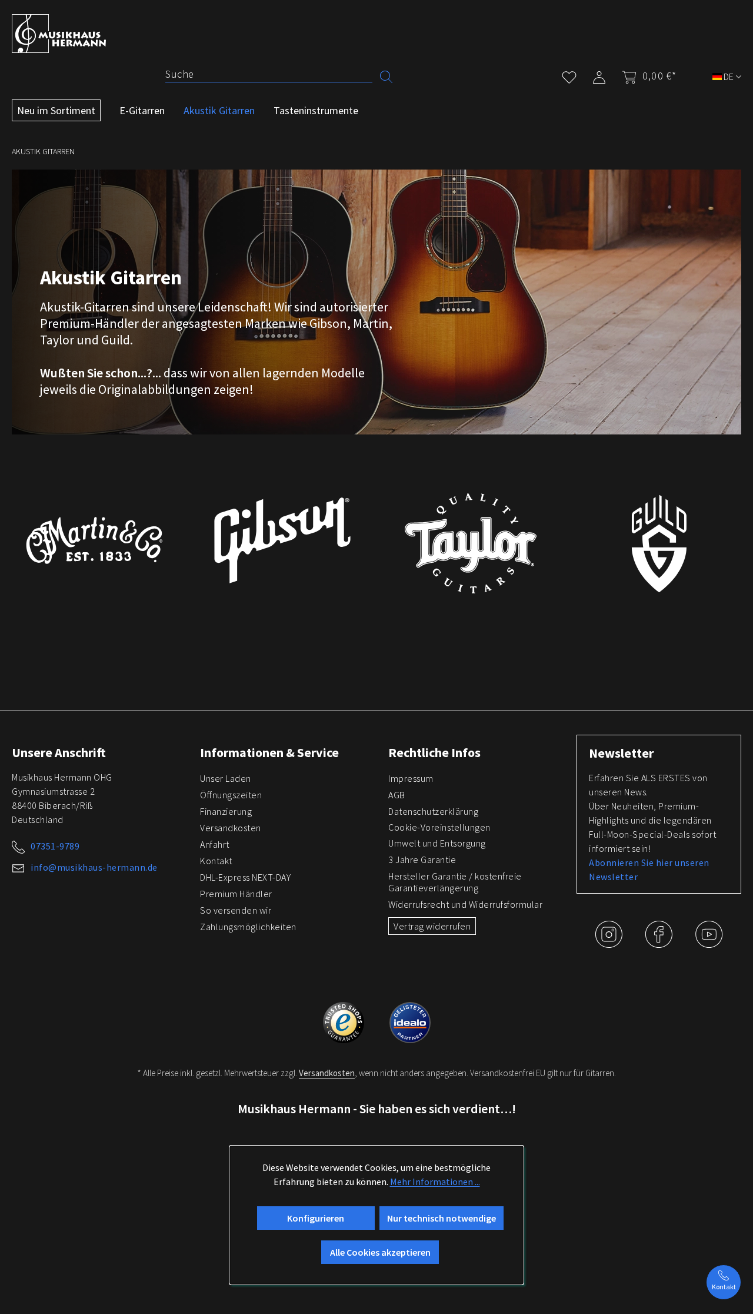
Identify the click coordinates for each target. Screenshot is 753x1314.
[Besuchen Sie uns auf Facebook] (659, 943)
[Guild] (658, 543)
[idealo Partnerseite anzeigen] (410, 1021)
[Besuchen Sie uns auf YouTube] (709, 943)
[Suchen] (386, 75)
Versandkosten (230, 828)
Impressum (411, 778)
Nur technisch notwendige (441, 1218)
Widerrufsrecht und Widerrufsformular (465, 904)
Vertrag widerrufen (432, 926)
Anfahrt (214, 844)
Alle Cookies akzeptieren (380, 1252)
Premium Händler (236, 894)
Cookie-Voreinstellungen (439, 827)
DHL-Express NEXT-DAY (245, 877)
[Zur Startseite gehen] (59, 33)
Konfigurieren (315, 1218)
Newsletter (621, 753)
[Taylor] (470, 543)
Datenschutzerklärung (433, 811)
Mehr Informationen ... (435, 1181)
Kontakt (216, 861)
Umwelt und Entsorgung (437, 843)
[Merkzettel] (569, 75)
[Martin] (94, 541)
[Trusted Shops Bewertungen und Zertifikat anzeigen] (344, 1021)
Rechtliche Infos (434, 752)
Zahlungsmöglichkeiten (248, 927)
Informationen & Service (269, 752)
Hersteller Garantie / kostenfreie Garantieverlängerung (455, 882)
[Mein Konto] (599, 75)
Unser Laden (225, 778)
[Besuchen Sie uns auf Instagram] (609, 943)
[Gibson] (282, 540)
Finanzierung (226, 811)
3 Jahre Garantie (422, 859)
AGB (396, 795)
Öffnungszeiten (231, 795)
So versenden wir (235, 910)
